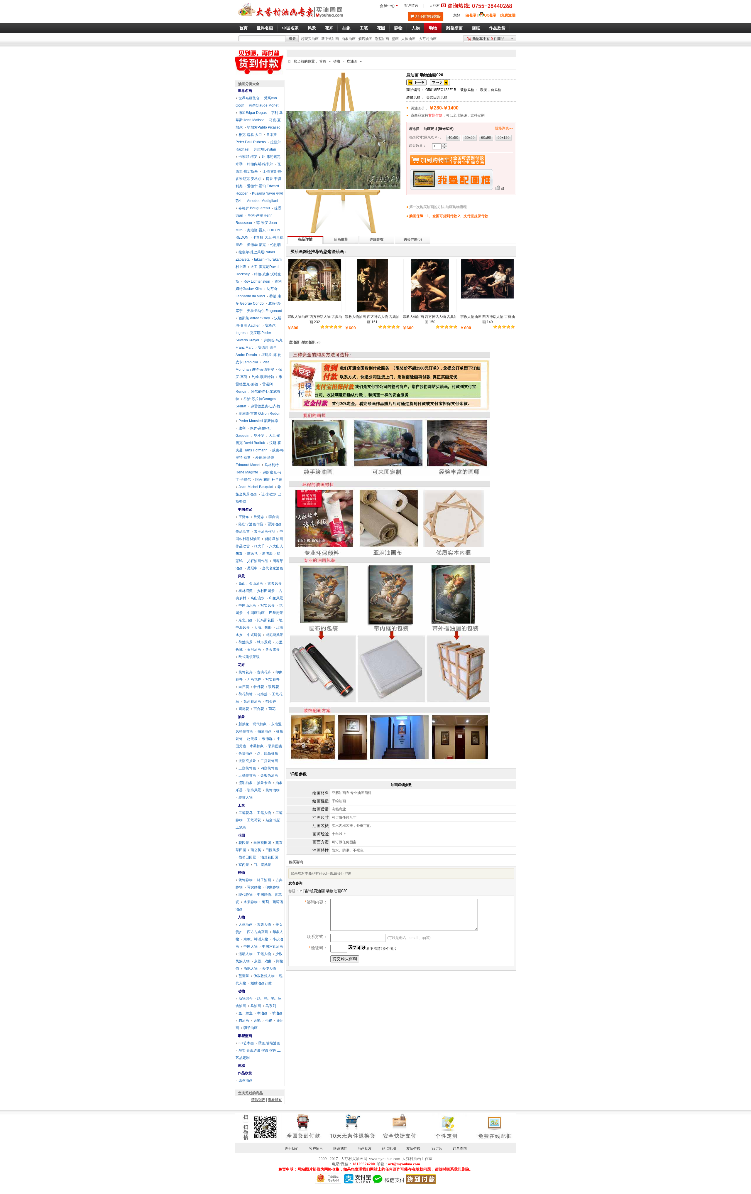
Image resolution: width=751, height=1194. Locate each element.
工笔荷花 (254, 820)
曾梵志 (258, 517)
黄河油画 (254, 649)
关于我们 (292, 1148)
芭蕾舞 (244, 976)
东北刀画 (246, 620)
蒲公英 (256, 850)
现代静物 (246, 895)
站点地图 (389, 1148)
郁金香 (270, 701)
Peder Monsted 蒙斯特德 (258, 421)
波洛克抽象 (247, 761)
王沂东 (244, 517)
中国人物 (250, 947)
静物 (241, 873)
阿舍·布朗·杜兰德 (268, 480)
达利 (242, 428)
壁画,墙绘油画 (269, 1043)
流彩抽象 (246, 783)
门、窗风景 (262, 865)
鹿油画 (352, 61)
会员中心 (387, 6)
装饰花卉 (246, 672)
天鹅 (257, 1020)
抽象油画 (348, 39)
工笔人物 (264, 813)
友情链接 (413, 1148)
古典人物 (264, 925)
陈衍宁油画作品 (251, 524)
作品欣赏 (245, 1073)
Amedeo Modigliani (262, 201)
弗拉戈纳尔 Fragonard (264, 311)
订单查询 (460, 1148)
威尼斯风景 (274, 635)
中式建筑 (254, 635)
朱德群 (267, 739)
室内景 (244, 865)
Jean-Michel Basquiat (256, 487)
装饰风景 (254, 790)
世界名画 (245, 91)
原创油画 (246, 1080)
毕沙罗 (259, 436)
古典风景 (275, 583)
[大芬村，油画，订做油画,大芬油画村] (291, 18)
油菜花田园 (269, 857)
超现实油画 (310, 39)
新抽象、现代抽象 (253, 724)
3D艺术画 (246, 1043)
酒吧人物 (250, 969)
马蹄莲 (262, 694)
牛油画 (262, 1013)
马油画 (256, 1006)
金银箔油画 (269, 775)
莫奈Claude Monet (263, 105)
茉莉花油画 (252, 701)
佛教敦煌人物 (264, 976)
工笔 (241, 805)
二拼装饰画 (269, 761)
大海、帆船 (263, 627)
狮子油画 (250, 1028)
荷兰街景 (246, 642)
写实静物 (254, 887)
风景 (241, 576)
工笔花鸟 (246, 813)
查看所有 (275, 1100)
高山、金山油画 (251, 583)
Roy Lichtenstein (256, 281)
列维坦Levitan (265, 149)
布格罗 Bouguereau (254, 208)
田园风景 (272, 850)
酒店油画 (365, 39)
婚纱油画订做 (261, 983)
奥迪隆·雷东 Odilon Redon (259, 414)
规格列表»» (504, 128)
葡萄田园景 (247, 857)
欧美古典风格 (490, 90)
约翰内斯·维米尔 (260, 164)
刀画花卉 (254, 679)
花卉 (241, 665)
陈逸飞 (252, 554)
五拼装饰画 (247, 775)
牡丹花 (258, 687)
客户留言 (411, 6)
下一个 (440, 82)
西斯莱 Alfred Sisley (254, 318)
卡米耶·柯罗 (248, 157)
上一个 (416, 82)
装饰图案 (275, 746)
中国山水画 (247, 605)
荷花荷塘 (246, 694)
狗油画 (244, 1020)
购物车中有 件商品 (488, 39)
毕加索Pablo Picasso (263, 127)
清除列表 (258, 1100)
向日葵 (244, 687)
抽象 (241, 717)
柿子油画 (264, 880)
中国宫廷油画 (272, 947)
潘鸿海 (267, 554)
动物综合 (246, 998)
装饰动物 (272, 790)
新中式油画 (330, 39)
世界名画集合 (249, 98)
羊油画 (277, 1013)
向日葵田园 (262, 843)
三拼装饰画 (247, 768)
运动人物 (246, 954)
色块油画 (246, 753)
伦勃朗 (275, 245)
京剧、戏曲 (263, 961)
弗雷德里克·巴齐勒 (265, 406)
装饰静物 (246, 880)
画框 (241, 1066)
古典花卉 (264, 672)
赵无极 (252, 739)
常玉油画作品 (264, 531)
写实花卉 (272, 679)
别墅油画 (382, 39)
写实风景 (268, 605)
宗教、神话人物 (255, 939)
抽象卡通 (264, 783)
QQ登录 (490, 15)
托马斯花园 (266, 620)
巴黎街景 (276, 613)
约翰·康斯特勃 (263, 377)
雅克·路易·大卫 (250, 135)
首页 (322, 61)
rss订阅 (436, 1148)
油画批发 (365, 1148)
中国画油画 (256, 613)
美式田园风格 (436, 97)
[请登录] (471, 15)
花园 (241, 835)
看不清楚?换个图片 (381, 949)
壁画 (395, 39)
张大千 (259, 546)
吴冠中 (252, 568)
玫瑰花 (273, 687)
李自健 (273, 517)
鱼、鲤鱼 (246, 1013)
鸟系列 (270, 1006)
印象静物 (272, 887)
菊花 (271, 709)
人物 (241, 917)
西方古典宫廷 (257, 932)
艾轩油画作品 (257, 561)
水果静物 (250, 902)
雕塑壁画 (245, 1036)
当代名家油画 (272, 568)
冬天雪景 (272, 649)
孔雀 (268, 1020)
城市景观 (264, 642)
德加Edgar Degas (253, 113)
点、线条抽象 (267, 753)
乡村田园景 (266, 591)
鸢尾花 (244, 709)
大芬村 (434, 6)
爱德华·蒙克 (256, 245)
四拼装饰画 (269, 768)
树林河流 (246, 591)
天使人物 (269, 969)
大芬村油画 (428, 39)
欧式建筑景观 (249, 657)
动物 (336, 61)
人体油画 (408, 39)
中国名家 (245, 509)
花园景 (244, 843)
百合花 (258, 709)
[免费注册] (508, 15)
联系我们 (340, 1148)
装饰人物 (246, 797)
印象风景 (276, 598)
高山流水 (258, 598)
